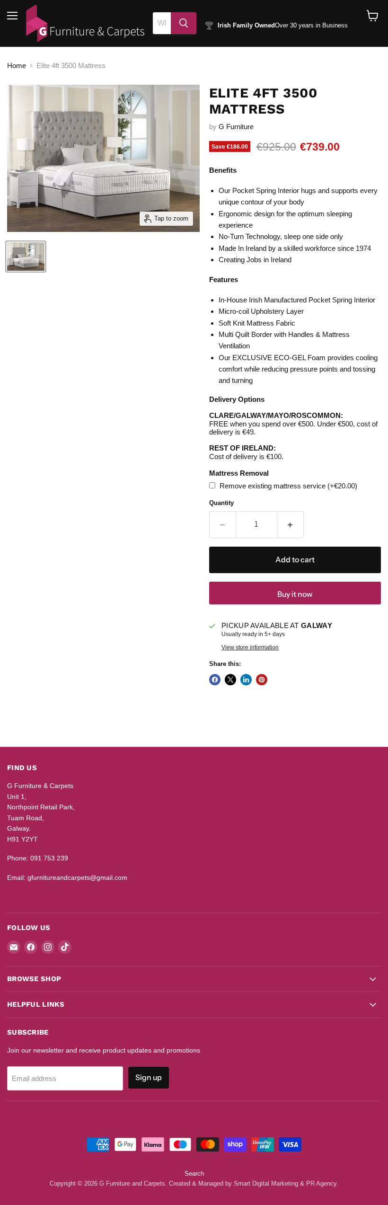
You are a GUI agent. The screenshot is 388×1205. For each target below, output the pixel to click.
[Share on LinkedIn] (246, 679)
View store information (250, 647)
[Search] (183, 23)
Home (16, 66)
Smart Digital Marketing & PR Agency (285, 1183)
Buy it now (294, 594)
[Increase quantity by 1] (290, 524)
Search (194, 1173)
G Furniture (236, 127)
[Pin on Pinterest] (261, 679)
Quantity (221, 502)
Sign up (148, 1077)
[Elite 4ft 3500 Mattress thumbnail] (25, 256)
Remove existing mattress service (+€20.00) (287, 486)
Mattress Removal (239, 473)
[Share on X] (230, 679)
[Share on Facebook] (214, 679)
